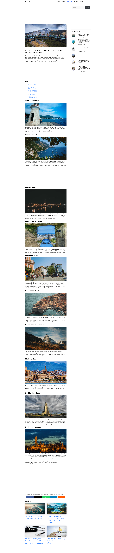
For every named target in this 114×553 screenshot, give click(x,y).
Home (58, 1)
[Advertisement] (46, 13)
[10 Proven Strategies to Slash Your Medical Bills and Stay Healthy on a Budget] (35, 536)
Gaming (76, 1)
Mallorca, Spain (31, 94)
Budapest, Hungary (32, 97)
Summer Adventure (48, 494)
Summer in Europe (57, 494)
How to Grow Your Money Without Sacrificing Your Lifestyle (56, 541)
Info (81, 1)
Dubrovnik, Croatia (32, 91)
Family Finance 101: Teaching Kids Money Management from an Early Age (84, 68)
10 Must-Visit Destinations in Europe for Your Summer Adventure (84, 55)
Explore (69, 1)
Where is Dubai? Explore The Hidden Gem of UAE (83, 35)
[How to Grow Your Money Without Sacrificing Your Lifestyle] (57, 536)
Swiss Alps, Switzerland (33, 93)
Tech (64, 1)
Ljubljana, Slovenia (32, 90)
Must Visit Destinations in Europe (37, 494)
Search (87, 7)
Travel (62, 494)
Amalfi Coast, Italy (32, 86)
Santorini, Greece (32, 84)
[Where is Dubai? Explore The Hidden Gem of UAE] (35, 513)
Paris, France (31, 87)
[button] (87, 2)
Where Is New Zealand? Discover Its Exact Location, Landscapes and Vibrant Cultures (84, 41)
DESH (27, 2)
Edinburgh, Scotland (33, 88)
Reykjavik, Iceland (32, 96)
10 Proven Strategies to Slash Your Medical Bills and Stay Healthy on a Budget (35, 541)
